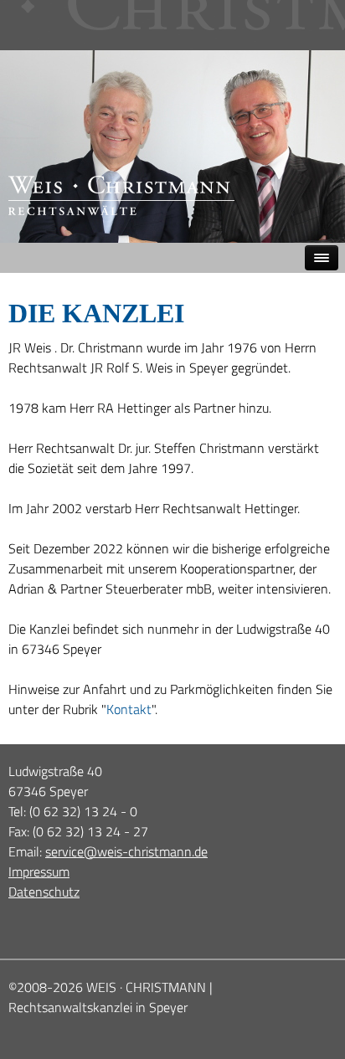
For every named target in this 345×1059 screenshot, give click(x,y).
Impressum (39, 871)
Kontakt (129, 709)
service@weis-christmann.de (126, 851)
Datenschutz (44, 892)
